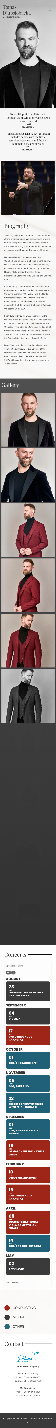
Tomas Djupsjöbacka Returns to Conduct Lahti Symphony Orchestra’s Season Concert (28, 118)
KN (28, 1422)
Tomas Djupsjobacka (17, 10)
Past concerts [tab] (12, 1282)
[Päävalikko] (50, 11)
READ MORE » (28, 127)
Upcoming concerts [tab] (14, 965)
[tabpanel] (28, 1124)
